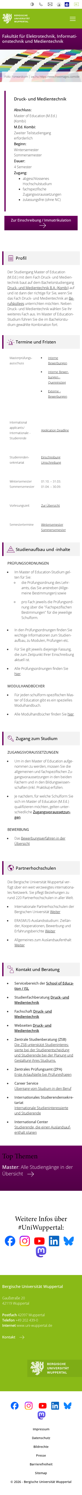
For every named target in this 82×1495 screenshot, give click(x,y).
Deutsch (77, 4)
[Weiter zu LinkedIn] (54, 1241)
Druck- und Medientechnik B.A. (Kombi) (38, 287)
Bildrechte (41, 1447)
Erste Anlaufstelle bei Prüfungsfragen (43, 1074)
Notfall (59, 4)
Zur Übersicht (50, 505)
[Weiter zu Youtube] (39, 1241)
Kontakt (9, 1337)
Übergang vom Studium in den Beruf (42, 1088)
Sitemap (41, 1473)
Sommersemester (53, 530)
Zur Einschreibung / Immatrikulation (41, 220)
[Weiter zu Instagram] (24, 1241)
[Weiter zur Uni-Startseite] (20, 19)
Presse (41, 1455)
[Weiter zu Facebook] (10, 1241)
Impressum (41, 1429)
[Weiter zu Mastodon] (41, 1251)
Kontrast (33, 4)
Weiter (55, 911)
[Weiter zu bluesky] (68, 1241)
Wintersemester (52, 524)
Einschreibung (50, 457)
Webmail (50, 4)
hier (17, 673)
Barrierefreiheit (41, 1464)
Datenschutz (41, 1438)
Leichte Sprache (68, 4)
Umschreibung (51, 462)
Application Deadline (55, 430)
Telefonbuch (42, 4)
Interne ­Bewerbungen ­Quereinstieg (58, 377)
